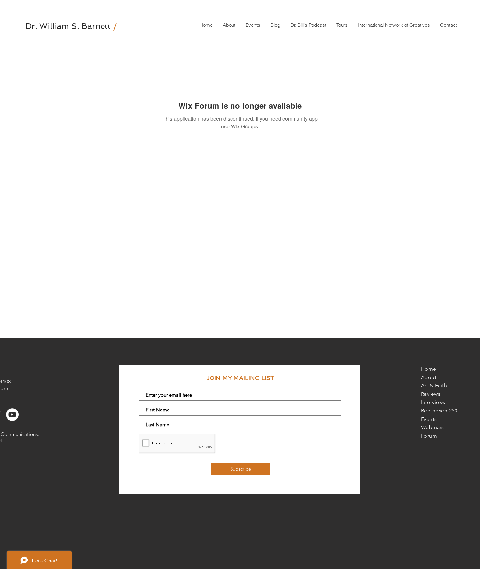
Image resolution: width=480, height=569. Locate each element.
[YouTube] (12, 414)
